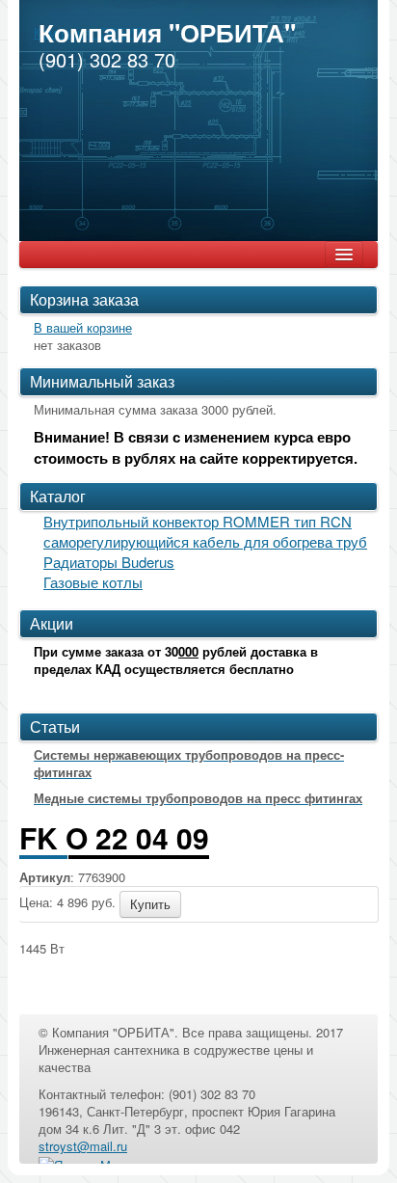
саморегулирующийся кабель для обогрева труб (205, 541)
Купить (150, 904)
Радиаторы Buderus (108, 561)
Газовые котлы (93, 582)
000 (188, 651)
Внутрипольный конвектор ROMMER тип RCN (197, 521)
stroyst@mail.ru (83, 1146)
